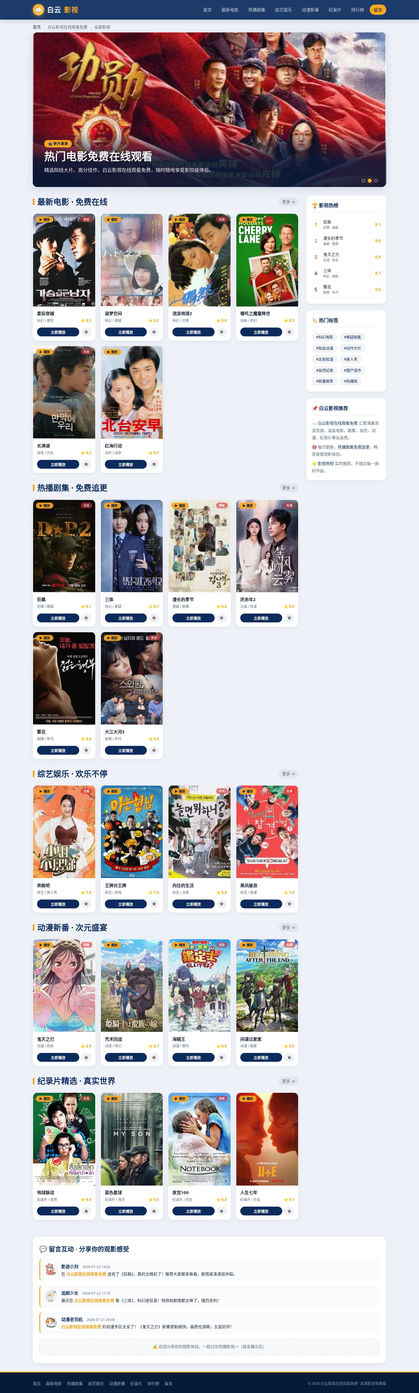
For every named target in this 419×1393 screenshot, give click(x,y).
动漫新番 (310, 10)
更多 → (288, 201)
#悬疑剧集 (352, 336)
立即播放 (58, 332)
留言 (378, 10)
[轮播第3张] (376, 181)
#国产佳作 (352, 370)
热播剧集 (256, 10)
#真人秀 (350, 359)
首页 (207, 10)
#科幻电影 (324, 336)
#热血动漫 (324, 348)
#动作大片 (352, 348)
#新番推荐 (324, 381)
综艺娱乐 (283, 10)
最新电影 (230, 10)
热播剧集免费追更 (354, 447)
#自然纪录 (324, 370)
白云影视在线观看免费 (338, 423)
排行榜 (357, 10)
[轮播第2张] (369, 180)
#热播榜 (350, 381)
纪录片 (335, 10)
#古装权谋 (324, 359)
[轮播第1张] (363, 180)
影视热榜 (326, 463)
